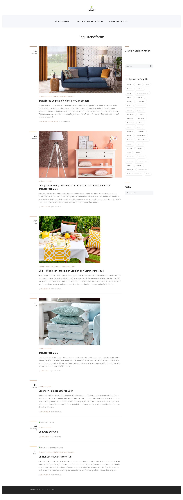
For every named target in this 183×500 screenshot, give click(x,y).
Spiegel (129, 144)
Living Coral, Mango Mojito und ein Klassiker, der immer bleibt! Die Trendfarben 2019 (75, 187)
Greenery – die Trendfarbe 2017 (56, 390)
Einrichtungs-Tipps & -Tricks (63, 96)
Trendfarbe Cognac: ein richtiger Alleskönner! (64, 100)
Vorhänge (130, 169)
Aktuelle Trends (45, 96)
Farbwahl (139, 97)
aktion (129, 84)
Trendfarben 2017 (48, 352)
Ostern (139, 127)
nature (129, 127)
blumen (129, 89)
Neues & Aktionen (68, 266)
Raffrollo (130, 131)
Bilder (138, 84)
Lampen (141, 114)
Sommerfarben (142, 140)
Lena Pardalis (44, 289)
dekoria (140, 89)
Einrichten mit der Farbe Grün (55, 456)
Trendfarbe (130, 157)
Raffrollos (141, 131)
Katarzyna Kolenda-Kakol (48, 121)
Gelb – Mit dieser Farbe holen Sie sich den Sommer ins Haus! (71, 270)
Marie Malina (44, 371)
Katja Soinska (44, 207)
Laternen (130, 118)
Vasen (129, 165)
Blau (147, 84)
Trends (141, 157)
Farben (129, 97)
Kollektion (130, 114)
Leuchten (141, 118)
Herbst (129, 106)
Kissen (139, 110)
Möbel (140, 123)
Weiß (147, 174)
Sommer (129, 140)
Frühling (129, 101)
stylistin (129, 148)
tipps (129, 152)
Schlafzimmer (141, 135)
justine (129, 110)
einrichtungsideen (142, 93)
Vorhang (138, 165)
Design (129, 93)
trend (138, 152)
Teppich (140, 148)
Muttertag (130, 123)
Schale (129, 135)
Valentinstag (143, 161)
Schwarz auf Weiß (48, 431)
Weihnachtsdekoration (134, 174)
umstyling (130, 161)
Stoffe (139, 144)
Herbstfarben (140, 106)
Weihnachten (143, 169)
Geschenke (141, 101)
